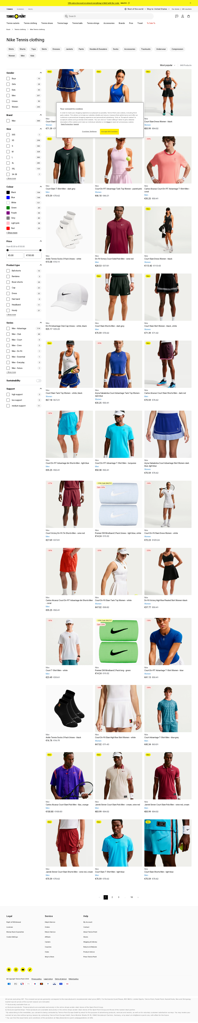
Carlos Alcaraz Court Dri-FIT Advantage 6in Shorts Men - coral (69, 601)
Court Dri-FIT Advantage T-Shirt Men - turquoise (115, 463)
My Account (87, 922)
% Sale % (151, 23)
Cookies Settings (89, 131)
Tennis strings (93, 23)
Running (20, 9)
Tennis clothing (30, 23)
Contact (86, 927)
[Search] (66, 16)
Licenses (9, 927)
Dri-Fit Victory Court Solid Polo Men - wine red (114, 259)
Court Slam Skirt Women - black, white (160, 326)
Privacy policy (37, 979)
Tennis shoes (47, 23)
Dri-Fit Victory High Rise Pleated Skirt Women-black (165, 600)
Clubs (47, 952)
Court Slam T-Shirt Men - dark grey (60, 189)
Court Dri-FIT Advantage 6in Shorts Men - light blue (67, 463)
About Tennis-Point (90, 932)
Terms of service (61, 979)
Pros (131, 23)
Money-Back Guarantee (15, 932)
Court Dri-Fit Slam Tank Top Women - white (113, 600)
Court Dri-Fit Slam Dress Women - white (161, 533)
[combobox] (108, 16)
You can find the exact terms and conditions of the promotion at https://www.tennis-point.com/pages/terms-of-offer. (50, 1018)
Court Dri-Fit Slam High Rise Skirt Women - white (115, 737)
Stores (85, 937)
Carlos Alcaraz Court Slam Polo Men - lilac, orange (67, 805)
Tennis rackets (12, 23)
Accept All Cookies (109, 132)
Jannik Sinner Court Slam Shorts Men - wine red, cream (69, 872)
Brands (122, 23)
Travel (140, 23)
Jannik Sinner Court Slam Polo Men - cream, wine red (117, 805)
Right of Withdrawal (13, 922)
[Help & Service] (177, 16)
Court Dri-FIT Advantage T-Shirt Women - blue (163, 670)
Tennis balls (77, 23)
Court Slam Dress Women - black (158, 122)
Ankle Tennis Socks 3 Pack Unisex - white (63, 259)
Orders (47, 927)
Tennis (9, 9)
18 (132, 897)
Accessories (109, 23)
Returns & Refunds (90, 947)
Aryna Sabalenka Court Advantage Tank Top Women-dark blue (117, 394)
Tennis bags (62, 23)
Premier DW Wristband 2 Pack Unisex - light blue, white (118, 533)
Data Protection (67, 124)
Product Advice (89, 952)
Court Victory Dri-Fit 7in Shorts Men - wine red (65, 533)
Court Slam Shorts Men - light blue (158, 872)
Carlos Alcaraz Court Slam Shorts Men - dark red (165, 393)
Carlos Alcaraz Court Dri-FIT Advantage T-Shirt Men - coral (167, 190)
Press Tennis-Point (90, 957)
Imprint (76, 124)
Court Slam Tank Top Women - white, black (64, 393)
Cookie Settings (12, 937)
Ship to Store (49, 957)
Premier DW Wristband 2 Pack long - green (113, 670)
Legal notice (48, 979)
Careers (47, 942)
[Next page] (138, 897)
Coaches (48, 947)
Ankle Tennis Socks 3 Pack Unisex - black (63, 737)
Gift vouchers (187, 9)
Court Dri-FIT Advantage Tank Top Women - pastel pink (118, 189)
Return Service (50, 932)
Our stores (175, 9)
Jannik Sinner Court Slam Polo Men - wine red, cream (166, 805)
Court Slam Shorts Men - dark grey (109, 326)
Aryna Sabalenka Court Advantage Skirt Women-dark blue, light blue (166, 464)
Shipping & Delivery (90, 942)
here (108, 122)
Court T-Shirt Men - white (57, 670)
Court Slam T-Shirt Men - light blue (109, 872)
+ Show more (11, 178)
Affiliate (47, 937)
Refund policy (74, 979)
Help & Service (50, 922)
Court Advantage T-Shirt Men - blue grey (161, 737)
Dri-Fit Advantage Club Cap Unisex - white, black (66, 326)
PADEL (30, 9)
